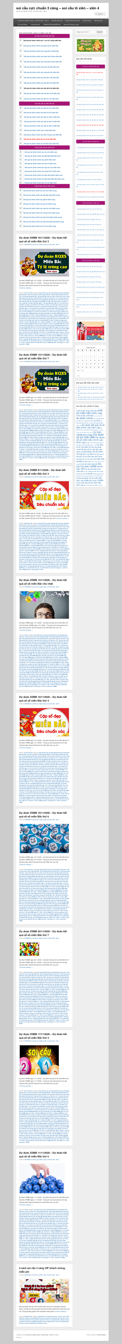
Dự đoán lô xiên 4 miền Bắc (55, 878)
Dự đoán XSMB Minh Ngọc (31, 313)
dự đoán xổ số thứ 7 (34, 989)
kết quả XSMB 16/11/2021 (47, 320)
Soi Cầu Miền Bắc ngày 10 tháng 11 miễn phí (38, 792)
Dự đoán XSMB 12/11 (28, 429)
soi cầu (26, 635)
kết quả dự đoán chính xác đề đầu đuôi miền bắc (41, 143)
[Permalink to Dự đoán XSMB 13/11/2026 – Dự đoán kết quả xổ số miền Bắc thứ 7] (44, 395)
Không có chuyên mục (61, 320)
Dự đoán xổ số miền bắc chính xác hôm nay (56, 305)
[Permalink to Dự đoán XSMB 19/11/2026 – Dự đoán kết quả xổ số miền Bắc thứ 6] (44, 855)
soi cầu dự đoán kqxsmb (40, 325)
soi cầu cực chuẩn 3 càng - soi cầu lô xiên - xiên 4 (45, 244)
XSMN (27, 344)
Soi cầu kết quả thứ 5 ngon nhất (42, 1245)
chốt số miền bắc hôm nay (44, 296)
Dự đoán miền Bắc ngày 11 (35, 303)
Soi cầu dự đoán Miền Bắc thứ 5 (54, 1242)
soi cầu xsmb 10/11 (42, 794)
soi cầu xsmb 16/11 (29, 335)
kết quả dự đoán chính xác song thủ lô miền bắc (41, 51)
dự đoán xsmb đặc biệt (46, 542)
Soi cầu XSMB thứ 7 (48, 1015)
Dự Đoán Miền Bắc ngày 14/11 (52, 645)
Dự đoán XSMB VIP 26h (37, 545)
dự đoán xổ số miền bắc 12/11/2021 (34, 422)
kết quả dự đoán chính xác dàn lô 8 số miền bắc (40, 112)
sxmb (47, 337)
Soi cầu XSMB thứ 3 (57, 335)
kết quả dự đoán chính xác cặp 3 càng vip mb (90, 399)
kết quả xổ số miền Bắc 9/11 (52, 547)
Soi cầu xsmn (87, 20)
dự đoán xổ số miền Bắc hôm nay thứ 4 (29, 766)
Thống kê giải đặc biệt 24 (28, 454)
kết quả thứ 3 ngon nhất (46, 318)
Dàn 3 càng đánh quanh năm (58, 873)
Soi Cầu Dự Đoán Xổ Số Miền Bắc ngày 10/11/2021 (43, 786)
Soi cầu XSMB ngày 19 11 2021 (34, 912)
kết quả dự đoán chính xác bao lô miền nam (40, 163)
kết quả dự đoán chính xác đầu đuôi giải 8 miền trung (42, 217)
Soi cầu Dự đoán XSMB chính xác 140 (57, 671)
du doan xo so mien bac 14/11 (50, 640)
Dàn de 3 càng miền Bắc (35, 298)
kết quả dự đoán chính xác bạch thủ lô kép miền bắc (43, 56)
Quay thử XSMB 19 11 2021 (35, 898)
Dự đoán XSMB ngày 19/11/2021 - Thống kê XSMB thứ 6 (34, 892)
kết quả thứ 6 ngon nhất (32, 895)
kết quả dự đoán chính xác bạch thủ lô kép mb (90, 387)
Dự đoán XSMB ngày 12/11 (59, 430)
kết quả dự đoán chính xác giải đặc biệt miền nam (43, 156)
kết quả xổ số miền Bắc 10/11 (38, 778)
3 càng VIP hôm (41, 1316)
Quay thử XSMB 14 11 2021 (57, 664)
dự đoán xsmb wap (35, 317)
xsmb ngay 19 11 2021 (53, 919)
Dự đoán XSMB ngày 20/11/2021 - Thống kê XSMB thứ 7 (34, 994)
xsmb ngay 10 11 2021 (54, 800)
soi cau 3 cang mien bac (48, 1321)
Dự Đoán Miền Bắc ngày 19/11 (37, 880)
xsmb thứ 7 (63, 1022)
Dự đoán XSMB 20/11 (61, 989)
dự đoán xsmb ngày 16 (45, 313)
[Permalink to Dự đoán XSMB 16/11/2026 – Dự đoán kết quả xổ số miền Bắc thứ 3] (44, 278)
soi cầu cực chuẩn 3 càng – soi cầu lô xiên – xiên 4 (57, 7)
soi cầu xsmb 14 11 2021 (31, 678)
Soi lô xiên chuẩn (35, 337)
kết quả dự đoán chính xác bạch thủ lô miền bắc (41, 46)
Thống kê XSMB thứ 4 (27, 799)
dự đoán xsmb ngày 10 (45, 773)
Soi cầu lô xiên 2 (29, 447)
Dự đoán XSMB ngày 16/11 (59, 313)
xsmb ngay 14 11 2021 (40, 686)
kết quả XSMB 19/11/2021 (34, 897)
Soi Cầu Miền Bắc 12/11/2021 (48, 447)
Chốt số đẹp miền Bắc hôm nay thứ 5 (59, 1211)
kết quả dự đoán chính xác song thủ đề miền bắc (41, 72)
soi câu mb (26, 332)
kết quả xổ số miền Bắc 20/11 (47, 998)
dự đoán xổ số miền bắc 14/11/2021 (47, 647)
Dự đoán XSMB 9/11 (56, 540)
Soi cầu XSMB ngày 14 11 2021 (41, 679)
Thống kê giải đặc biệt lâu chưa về (32, 339)
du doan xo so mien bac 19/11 (38, 874)
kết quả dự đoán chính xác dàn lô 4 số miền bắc (41, 99)
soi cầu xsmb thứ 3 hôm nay (30, 564)
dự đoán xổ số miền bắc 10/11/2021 (34, 764)
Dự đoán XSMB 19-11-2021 (47, 886)
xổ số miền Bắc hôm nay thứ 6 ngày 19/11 (44, 917)
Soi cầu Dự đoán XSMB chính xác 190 (34, 905)
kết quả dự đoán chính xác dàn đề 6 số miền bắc (41, 83)
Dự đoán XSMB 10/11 (28, 771)
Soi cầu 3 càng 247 (43, 323)
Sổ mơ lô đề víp (22, 24)
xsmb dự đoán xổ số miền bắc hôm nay (36, 342)
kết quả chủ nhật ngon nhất (54, 661)
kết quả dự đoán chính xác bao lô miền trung (39, 204)
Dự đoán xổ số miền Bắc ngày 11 (50, 306)
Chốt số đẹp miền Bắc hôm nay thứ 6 (50, 871)
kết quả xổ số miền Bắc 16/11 (61, 318)
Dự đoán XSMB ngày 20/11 (42, 993)
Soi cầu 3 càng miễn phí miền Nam (51, 440)
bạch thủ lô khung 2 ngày (71, 24)
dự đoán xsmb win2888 (47, 317)
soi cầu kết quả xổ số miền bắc (53, 330)
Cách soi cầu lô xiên (32, 294)
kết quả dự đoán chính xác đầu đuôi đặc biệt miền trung (43, 222)
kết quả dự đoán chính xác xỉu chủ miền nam (41, 152)
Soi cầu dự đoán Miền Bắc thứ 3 (27, 327)
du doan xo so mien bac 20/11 (38, 977)
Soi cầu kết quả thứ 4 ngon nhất (46, 788)
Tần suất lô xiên (54, 337)
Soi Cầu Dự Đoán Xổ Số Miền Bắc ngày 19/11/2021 (38, 904)
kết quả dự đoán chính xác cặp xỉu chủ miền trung (41, 208)
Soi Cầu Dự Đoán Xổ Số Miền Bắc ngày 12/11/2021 (43, 443)
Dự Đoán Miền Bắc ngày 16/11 (52, 303)
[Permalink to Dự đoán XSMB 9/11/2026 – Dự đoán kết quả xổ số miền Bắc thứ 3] (44, 511)
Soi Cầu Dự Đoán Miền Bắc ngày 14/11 (37, 669)
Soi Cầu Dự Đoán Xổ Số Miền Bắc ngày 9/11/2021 (32, 556)
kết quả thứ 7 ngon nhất (32, 998)
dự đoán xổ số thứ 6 (49, 427)
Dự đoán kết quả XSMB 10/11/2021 (41, 761)
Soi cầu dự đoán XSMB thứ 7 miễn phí (55, 1008)
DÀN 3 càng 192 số (57, 296)
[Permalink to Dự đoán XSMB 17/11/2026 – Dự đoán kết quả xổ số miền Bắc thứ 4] (39, 1076)
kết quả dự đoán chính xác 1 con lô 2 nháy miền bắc (42, 40)
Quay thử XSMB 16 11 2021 (48, 322)
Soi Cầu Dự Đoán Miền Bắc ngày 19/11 (46, 902)
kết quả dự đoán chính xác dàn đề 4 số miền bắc (41, 77)
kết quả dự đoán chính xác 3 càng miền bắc (39, 130)
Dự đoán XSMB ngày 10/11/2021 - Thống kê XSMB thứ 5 (47, 1232)
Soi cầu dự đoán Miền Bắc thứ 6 (57, 442)
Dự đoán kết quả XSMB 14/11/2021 (41, 643)
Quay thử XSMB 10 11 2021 (26, 782)
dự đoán (57, 874)
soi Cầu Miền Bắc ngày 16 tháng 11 (55, 332)
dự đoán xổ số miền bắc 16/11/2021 (34, 305)
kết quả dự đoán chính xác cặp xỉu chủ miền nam (42, 167)
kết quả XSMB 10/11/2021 (26, 780)
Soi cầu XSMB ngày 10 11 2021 (56, 794)
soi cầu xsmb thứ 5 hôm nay (28, 1252)
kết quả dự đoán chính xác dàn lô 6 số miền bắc (41, 108)
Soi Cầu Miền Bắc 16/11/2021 (37, 332)
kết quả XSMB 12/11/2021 (26, 437)
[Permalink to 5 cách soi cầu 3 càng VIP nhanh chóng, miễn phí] (44, 1304)
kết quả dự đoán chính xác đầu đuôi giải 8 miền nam (43, 175)
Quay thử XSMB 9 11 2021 (32, 550)
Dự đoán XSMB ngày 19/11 (42, 890)
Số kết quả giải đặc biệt (31, 323)
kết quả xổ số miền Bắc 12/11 (38, 435)
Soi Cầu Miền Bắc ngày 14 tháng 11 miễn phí (41, 676)
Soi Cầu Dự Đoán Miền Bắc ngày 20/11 (46, 1005)
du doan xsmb (63, 298)
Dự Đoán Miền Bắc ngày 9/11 (49, 533)
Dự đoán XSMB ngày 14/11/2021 (31, 657)
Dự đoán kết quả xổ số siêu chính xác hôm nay (56, 876)
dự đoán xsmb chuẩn (54, 311)
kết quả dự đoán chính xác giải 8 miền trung (39, 199)
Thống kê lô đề (35, 24)
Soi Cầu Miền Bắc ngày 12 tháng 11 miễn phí (38, 449)
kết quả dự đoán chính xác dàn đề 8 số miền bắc (41, 88)
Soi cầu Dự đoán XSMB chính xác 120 (55, 444)
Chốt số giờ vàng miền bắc (29, 296)
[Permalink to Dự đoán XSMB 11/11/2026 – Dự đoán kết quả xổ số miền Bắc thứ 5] (42, 1195)
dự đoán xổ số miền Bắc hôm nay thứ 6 (29, 423)
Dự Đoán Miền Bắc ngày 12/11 (52, 420)
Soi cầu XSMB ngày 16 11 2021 (43, 335)
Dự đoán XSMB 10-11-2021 (60, 1227)
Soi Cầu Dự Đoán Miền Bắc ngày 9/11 (41, 554)
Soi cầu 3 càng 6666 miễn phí (56, 323)
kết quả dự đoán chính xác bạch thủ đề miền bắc (41, 67)
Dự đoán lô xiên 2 (56, 301)
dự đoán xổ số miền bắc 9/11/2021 (31, 535)
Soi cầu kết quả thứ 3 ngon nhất (35, 330)
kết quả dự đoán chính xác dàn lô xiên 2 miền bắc (41, 117)
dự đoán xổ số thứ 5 (47, 1227)
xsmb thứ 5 (58, 1257)
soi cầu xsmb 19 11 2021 (56, 910)
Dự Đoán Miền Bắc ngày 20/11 (37, 982)
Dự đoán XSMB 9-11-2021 (43, 540)
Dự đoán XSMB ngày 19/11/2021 (59, 890)
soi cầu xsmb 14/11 (44, 678)
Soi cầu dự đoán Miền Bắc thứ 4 (57, 785)
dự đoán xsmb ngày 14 (48, 655)
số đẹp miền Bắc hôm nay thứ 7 (52, 1001)
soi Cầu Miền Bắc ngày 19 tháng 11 (42, 909)
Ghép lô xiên (24, 318)
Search (99, 32)
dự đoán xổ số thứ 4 (49, 770)
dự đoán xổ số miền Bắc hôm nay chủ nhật (43, 649)
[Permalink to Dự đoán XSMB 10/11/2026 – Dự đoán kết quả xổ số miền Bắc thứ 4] (44, 738)
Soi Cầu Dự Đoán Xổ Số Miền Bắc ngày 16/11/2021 (50, 327)
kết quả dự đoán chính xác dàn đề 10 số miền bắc (42, 93)
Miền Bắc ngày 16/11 (35, 322)
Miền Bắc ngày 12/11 (62, 437)
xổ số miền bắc (24, 341)
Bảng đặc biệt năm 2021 (59, 869)
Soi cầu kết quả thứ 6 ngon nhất (46, 446)
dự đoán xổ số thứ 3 (49, 310)
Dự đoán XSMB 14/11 (30, 654)
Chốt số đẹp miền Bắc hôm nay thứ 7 (50, 974)
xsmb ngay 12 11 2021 (54, 458)
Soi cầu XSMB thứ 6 (48, 912)
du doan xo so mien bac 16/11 (50, 298)
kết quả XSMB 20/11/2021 (34, 999)
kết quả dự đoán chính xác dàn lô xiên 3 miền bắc (41, 121)
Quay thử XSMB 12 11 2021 (26, 439)
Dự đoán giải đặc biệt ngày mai (47, 300)
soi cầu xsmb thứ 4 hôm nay (33, 795)
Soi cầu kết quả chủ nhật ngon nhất (49, 673)
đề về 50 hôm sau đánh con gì (38, 434)
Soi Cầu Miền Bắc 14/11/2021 (50, 674)
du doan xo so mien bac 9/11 (50, 528)
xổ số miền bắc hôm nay (35, 341)
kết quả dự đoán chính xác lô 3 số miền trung (39, 226)
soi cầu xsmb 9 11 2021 (25, 562)
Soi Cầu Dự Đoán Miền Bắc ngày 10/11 (37, 785)
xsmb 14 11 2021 (45, 684)
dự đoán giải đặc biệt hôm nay (30, 300)
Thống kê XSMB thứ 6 (27, 456)
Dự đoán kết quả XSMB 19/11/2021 (28, 878)
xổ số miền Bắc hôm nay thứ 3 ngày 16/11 (54, 341)
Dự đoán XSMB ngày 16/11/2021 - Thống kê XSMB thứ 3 (50, 315)
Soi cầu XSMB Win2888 (90, 471)
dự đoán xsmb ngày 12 (45, 430)
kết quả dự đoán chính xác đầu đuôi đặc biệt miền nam (44, 179)
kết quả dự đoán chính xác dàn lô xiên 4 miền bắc (41, 126)
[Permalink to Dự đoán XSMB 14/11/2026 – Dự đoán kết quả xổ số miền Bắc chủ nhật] (44, 620)
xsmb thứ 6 (63, 919)
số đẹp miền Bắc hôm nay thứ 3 (48, 550)
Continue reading (26, 288)
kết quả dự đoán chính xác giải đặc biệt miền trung (41, 195)
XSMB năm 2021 (51, 342)
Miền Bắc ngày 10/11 (62, 780)
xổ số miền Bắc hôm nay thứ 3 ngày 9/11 (51, 568)
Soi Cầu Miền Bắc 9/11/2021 (47, 559)
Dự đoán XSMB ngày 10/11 (59, 773)
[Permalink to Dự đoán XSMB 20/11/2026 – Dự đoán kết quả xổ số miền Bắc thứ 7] (29, 957)
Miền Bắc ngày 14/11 (44, 664)
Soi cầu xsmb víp (57, 20)
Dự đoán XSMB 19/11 (61, 886)
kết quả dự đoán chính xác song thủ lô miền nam (42, 171)
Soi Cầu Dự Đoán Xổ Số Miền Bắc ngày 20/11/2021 (38, 1006)
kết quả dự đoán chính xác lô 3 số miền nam (41, 183)
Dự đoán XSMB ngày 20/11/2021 (59, 993)
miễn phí (62, 1320)
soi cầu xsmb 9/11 (37, 562)
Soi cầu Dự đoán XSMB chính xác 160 (46, 329)
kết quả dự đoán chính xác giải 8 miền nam (40, 160)
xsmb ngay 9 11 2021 (37, 569)
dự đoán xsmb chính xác (41, 311)
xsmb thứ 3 (22, 344)
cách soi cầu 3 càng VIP (50, 1318)
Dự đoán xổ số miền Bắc (31, 647)
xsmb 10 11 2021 (33, 800)
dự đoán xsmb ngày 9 (59, 542)
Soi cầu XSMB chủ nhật (56, 678)
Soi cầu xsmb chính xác (72, 20)
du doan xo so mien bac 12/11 (50, 415)
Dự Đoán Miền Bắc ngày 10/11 (36, 763)
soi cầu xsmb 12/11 (42, 451)
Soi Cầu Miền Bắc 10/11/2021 (48, 790)
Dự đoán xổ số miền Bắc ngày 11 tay (34, 650)
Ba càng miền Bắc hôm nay (56, 293)
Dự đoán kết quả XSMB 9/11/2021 (41, 532)
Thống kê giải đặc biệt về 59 (49, 339)
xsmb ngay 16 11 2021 (63, 342)
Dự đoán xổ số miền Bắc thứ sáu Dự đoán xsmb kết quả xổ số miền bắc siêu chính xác (43, 884)
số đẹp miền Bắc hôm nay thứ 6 (43, 439)
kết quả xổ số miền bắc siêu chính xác (29, 320)
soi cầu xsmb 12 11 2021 (29, 451)
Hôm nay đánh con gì (33, 318)
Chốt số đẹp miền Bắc (45, 294)
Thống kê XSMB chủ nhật (34, 683)
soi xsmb (43, 337)
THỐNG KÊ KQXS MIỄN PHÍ (51, 24)
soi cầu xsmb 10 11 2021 (29, 794)
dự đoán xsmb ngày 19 (28, 890)
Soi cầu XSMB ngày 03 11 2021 (51, 562)
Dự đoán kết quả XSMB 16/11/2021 (41, 301)
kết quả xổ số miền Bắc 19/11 (47, 895)
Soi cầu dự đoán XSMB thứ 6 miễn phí (55, 905)
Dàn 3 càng (32, 1320)
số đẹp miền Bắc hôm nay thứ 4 (43, 782)
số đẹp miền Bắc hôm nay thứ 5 (37, 1239)
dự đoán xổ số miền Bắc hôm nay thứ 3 (29, 306)
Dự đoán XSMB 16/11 (28, 311)
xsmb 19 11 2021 (60, 917)
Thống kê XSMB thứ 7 (54, 1018)
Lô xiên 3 (26, 322)
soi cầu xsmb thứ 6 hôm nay (33, 452)
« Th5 (77, 376)
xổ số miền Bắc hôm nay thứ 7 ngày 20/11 (44, 1020)
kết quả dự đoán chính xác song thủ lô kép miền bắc (43, 62)
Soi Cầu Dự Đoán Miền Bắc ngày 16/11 (58, 325)
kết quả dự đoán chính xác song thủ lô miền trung (41, 213)
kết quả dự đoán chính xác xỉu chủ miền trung (40, 190)
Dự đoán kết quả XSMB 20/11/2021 (28, 981)
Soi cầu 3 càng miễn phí (30, 1323)
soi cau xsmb (55, 334)
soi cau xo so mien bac (45, 334)
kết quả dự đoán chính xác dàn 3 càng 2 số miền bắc (42, 135)
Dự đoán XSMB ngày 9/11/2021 (39, 544)
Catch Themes (102, 1335)
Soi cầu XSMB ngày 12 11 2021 (56, 451)
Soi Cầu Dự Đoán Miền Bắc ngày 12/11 (37, 442)
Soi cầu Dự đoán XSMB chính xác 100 (56, 556)
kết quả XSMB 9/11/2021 (39, 549)
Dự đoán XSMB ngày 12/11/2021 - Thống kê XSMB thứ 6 (50, 432)
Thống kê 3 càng (42, 1323)
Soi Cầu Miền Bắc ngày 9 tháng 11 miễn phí (36, 561)
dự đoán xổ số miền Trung (37, 310)
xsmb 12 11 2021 (33, 458)
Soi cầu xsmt (98, 20)
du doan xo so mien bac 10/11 (50, 758)
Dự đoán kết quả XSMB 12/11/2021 (41, 418)
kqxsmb (21, 322)
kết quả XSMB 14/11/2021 (58, 662)
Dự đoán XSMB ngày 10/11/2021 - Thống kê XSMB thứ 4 (50, 775)
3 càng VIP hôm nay (43, 293)
